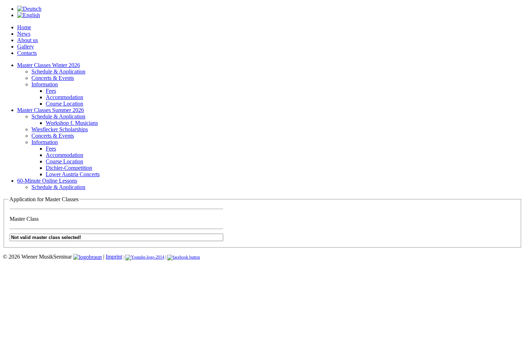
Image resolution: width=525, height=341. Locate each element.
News (23, 34)
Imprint (114, 257)
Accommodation (64, 97)
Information (44, 84)
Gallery (25, 47)
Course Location (64, 104)
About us (27, 40)
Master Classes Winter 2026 (48, 65)
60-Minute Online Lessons (47, 181)
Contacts (27, 53)
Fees (51, 91)
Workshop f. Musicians (72, 123)
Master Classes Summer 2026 (50, 110)
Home (24, 27)
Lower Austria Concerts (73, 174)
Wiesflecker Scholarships (59, 129)
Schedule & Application (58, 71)
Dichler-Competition (69, 168)
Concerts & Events (52, 78)
